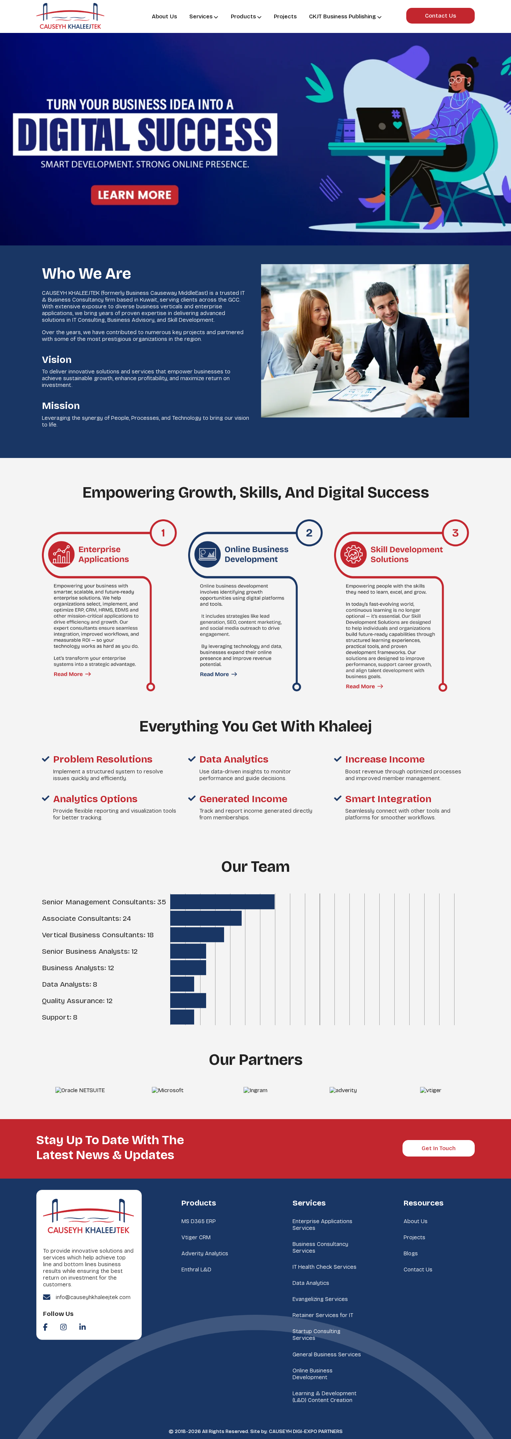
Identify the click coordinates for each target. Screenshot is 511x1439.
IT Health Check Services (325, 1267)
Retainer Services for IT (323, 1315)
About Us (164, 16)
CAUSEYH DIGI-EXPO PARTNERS (306, 1432)
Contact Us (440, 15)
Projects (285, 16)
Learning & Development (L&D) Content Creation (325, 1396)
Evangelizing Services (320, 1299)
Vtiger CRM (196, 1237)
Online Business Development (313, 1374)
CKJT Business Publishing (342, 16)
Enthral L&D (196, 1269)
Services (200, 16)
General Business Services (327, 1354)
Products (243, 16)
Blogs (411, 1253)
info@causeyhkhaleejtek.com (93, 1297)
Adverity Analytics (204, 1253)
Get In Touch (439, 1148)
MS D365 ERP (198, 1221)
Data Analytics (311, 1283)
